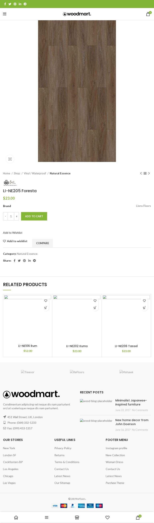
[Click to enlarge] (10, 159)
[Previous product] (141, 174)
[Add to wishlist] (45, 300)
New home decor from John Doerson (131, 422)
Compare (42, 243)
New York (9, 448)
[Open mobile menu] (4, 14)
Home (7, 173)
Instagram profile (116, 448)
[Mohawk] (126, 372)
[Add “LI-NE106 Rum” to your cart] (45, 307)
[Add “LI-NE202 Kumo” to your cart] (94, 307)
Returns (59, 455)
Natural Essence (60, 173)
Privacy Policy (62, 448)
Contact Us (61, 469)
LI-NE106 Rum (27, 346)
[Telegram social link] (25, 4)
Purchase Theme (115, 482)
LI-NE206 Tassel (126, 346)
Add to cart (34, 216)
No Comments (140, 410)
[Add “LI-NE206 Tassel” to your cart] (144, 307)
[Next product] (149, 174)
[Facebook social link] (5, 4)
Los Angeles (10, 469)
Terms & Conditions (66, 462)
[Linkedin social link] (20, 4)
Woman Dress (114, 462)
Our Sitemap (62, 482)
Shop (17, 173)
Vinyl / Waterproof (35, 173)
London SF (9, 455)
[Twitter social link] (9, 4)
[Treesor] (27, 372)
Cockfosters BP (13, 462)
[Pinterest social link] (15, 4)
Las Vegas (9, 482)
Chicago (8, 476)
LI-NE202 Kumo (77, 346)
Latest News (62, 476)
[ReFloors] (77, 372)
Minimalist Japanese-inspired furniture (131, 402)
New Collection (115, 455)
